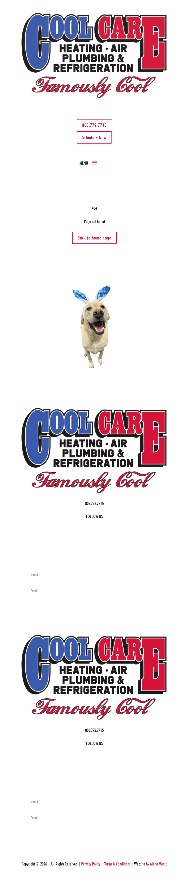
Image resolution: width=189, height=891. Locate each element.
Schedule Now (113, 123)
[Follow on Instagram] (47, 112)
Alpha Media (144, 725)
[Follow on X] (37, 112)
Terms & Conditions (112, 725)
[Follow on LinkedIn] (33, 122)
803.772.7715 (75, 119)
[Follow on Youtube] (43, 122)
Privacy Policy (91, 725)
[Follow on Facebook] (27, 112)
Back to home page (94, 256)
